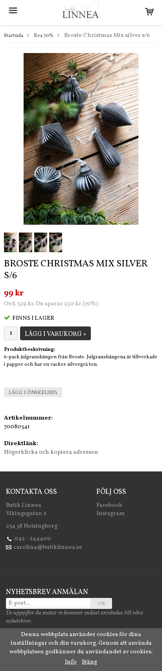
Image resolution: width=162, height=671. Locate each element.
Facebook (109, 505)
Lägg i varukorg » (55, 334)
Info (71, 662)
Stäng (89, 662)
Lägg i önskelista (33, 392)
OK (101, 603)
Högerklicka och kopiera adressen (51, 452)
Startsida (13, 35)
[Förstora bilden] (81, 139)
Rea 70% (43, 35)
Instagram (110, 514)
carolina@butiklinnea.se (48, 547)
